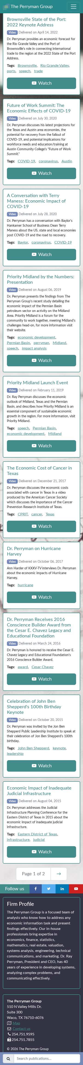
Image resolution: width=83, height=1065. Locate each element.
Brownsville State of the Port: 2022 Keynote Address (36, 22)
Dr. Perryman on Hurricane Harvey (34, 551)
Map (16, 1023)
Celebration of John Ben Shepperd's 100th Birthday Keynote (34, 707)
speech (24, 71)
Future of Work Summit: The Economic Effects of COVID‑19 (39, 108)
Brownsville (27, 65)
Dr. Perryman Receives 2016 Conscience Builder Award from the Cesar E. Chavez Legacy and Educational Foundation (39, 627)
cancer (36, 514)
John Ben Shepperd (33, 748)
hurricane (25, 585)
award (23, 667)
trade (38, 71)
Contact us (21, 1029)
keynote (59, 748)
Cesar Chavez (42, 667)
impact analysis (34, 348)
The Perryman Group (31, 6)
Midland (59, 343)
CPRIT (23, 514)
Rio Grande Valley (54, 65)
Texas (50, 514)
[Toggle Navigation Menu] (73, 6)
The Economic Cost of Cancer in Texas (39, 471)
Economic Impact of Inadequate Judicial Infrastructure (39, 791)
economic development (36, 337)
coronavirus (48, 161)
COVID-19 (26, 161)
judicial (39, 840)
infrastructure (18, 840)
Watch (44, 83)
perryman (41, 343)
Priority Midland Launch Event (37, 383)
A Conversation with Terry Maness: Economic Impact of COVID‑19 (36, 201)
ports (11, 71)
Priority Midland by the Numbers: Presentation (40, 280)
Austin (67, 161)
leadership (15, 754)
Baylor (23, 242)
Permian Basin (18, 343)
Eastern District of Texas (37, 834)
